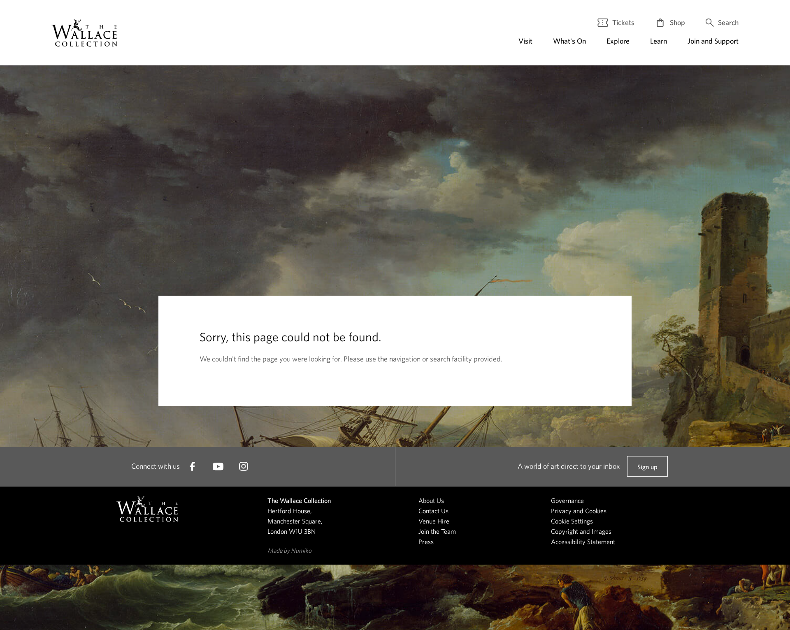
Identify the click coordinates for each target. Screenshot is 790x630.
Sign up (647, 470)
